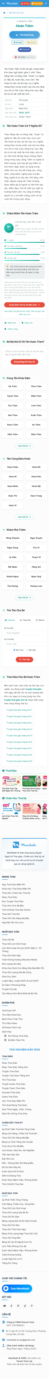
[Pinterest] (31, 1305)
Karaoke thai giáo (11, 1092)
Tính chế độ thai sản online (16, 909)
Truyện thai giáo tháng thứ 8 (19, 755)
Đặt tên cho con (16, 13)
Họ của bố (8, 628)
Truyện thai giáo (10, 1071)
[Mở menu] (46, 3)
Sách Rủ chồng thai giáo (14, 1113)
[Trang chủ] (4, 12)
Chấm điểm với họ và (23, 305)
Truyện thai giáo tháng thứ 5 (19, 735)
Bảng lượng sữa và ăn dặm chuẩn (19, 1221)
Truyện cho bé (9, 989)
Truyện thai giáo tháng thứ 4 (19, 729)
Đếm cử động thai (11, 1175)
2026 (21, 112)
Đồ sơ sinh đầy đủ (11, 1167)
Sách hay (6, 1031)
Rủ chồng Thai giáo (18, 1036)
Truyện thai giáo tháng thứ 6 (19, 742)
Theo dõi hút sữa (10, 1225)
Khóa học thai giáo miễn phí (16, 888)
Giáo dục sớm (9, 976)
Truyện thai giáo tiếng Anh (16, 1075)
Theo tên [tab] (26, 620)
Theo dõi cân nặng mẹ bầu (15, 918)
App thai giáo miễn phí (13, 884)
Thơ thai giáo (9, 1079)
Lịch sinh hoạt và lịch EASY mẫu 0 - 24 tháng (21, 950)
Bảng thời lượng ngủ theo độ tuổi (20, 1233)
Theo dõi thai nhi (11, 914)
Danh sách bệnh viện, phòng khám (19, 1180)
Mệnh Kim (11, 323)
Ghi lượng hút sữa (11, 964)
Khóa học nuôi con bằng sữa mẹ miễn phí (23, 968)
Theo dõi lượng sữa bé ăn (15, 1212)
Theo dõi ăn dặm (10, 1216)
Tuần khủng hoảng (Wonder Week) (19, 959)
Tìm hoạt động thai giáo (14, 1105)
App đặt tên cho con (13, 922)
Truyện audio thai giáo (13, 1084)
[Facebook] (11, 1305)
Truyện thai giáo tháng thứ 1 (19, 710)
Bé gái (32, 650)
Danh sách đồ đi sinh (13, 1171)
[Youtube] (4, 1305)
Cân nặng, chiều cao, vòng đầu (18, 1204)
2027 (27, 112)
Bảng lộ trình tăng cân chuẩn (17, 1142)
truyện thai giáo (34, 689)
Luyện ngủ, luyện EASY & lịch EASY (20, 980)
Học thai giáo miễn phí (13, 1101)
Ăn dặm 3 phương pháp (14, 985)
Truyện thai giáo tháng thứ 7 (19, 748)
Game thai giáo (10, 1096)
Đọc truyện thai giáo (13, 901)
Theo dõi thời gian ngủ (14, 1229)
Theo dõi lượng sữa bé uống (16, 972)
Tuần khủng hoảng (11, 1254)
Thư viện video (9, 1023)
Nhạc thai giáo (9, 897)
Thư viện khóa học (11, 1014)
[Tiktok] (25, 1305)
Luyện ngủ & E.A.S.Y (12, 1259)
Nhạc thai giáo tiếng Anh (15, 1067)
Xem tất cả (23, 446)
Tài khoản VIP (9, 1010)
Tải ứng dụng (26, 34)
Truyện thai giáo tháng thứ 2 (19, 716)
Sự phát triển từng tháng (15, 1199)
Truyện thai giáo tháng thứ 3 (19, 722)
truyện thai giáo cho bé (16, 700)
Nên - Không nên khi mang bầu (17, 1163)
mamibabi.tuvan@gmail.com (21, 1340)
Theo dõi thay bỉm (11, 1237)
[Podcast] (18, 1305)
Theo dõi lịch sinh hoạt (14, 943)
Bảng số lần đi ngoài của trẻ (17, 1242)
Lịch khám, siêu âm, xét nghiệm (18, 1150)
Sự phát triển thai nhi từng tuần (18, 1129)
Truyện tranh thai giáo (13, 1088)
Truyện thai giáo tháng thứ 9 (19, 761)
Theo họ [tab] (11, 620)
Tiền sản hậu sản (10, 1154)
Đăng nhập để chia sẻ (24, 362)
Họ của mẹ (9, 639)
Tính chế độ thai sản (13, 1184)
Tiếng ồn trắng (9, 1263)
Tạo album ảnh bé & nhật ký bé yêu (20, 993)
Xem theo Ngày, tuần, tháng (16, 1109)
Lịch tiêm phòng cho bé (14, 1246)
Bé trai (19, 650)
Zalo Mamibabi (19, 1288)
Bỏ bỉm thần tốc (16, 1040)
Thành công (12, 329)
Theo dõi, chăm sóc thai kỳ (16, 893)
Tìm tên (26, 659)
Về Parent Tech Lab (11, 1027)
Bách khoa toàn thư (12, 1019)
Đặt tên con (8, 1158)
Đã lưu (41, 620)
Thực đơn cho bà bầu (13, 905)
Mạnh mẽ (28, 323)
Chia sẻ (26, 49)
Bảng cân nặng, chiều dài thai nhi (19, 1133)
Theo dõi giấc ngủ (11, 955)
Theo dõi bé (8, 939)
